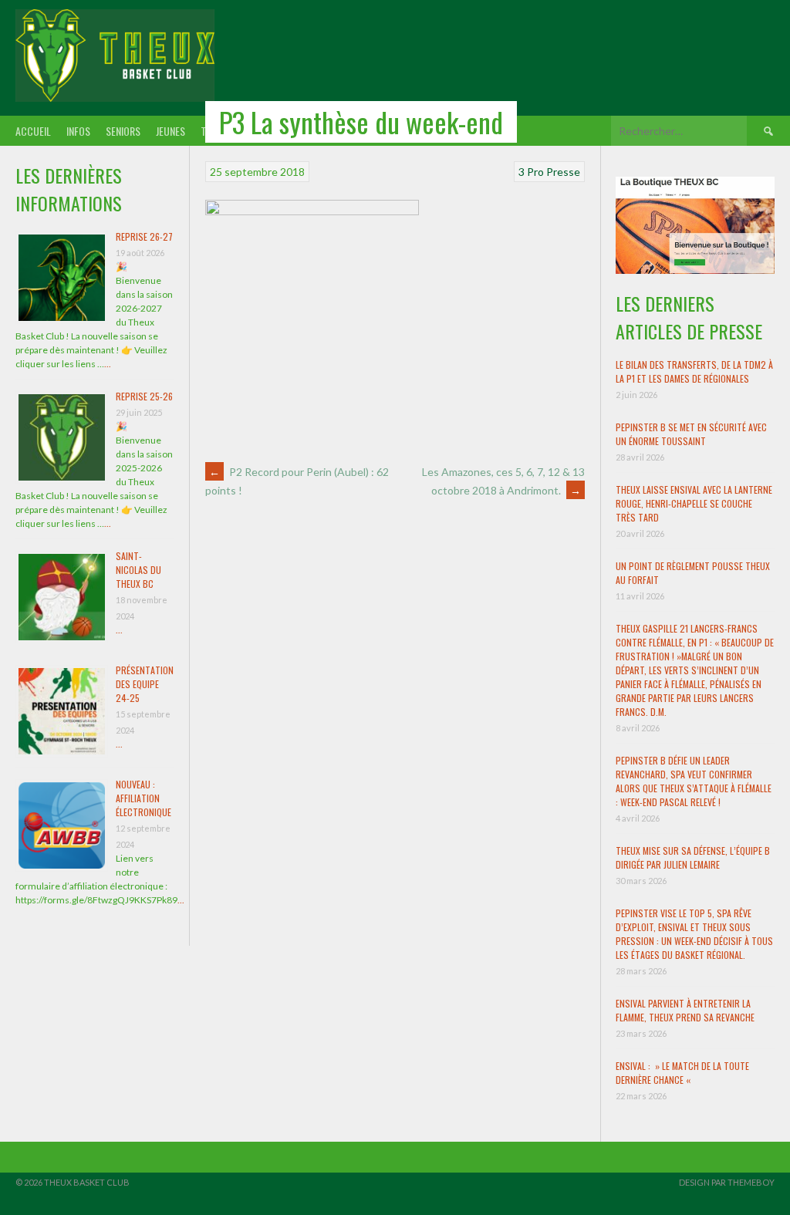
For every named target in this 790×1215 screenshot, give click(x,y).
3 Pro (531, 171)
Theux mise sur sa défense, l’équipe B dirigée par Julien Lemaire (693, 857)
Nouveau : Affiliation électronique (143, 798)
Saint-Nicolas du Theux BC (138, 569)
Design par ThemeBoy (727, 1182)
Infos (78, 131)
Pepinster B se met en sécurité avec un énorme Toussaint (691, 433)
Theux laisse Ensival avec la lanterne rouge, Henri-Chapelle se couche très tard (694, 503)
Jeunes (170, 131)
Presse (563, 171)
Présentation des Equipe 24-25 (145, 683)
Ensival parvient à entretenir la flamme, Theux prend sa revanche (685, 1010)
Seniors (123, 131)
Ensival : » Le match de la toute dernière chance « (682, 1072)
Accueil (33, 131)
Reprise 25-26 (144, 396)
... (107, 364)
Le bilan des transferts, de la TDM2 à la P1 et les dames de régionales (694, 371)
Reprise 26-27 (144, 236)
